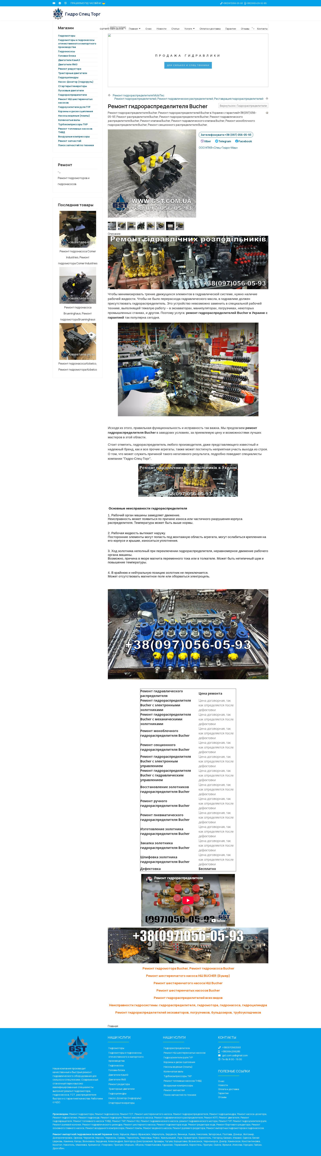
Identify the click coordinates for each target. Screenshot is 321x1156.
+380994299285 (230, 1051)
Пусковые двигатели (71, 90)
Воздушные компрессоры (74, 136)
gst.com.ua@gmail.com (235, 1055)
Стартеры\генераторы (72, 86)
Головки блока (67, 55)
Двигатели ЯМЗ (67, 64)
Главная (133, 28)
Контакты (262, 28)
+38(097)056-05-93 (233, 3)
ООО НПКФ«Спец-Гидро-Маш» (218, 147)
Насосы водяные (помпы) (74, 115)
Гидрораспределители (72, 94)
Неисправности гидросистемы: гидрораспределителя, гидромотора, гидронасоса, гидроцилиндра (188, 1005)
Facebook (245, 141)
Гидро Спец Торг (82, 14)
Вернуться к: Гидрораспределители (243, 106)
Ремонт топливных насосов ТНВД (183, 1080)
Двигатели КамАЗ (69, 60)
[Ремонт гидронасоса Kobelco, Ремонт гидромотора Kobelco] (78, 341)
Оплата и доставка (210, 28)
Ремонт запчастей (69, 140)
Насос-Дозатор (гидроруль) (75, 81)
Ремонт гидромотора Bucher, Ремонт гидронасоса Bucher (188, 968)
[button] (113, 60)
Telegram (225, 141)
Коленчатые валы (69, 120)
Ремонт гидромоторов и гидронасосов (73, 181)
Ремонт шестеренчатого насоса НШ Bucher (188, 983)
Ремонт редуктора (69, 68)
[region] (188, 60)
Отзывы (245, 28)
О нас (148, 28)
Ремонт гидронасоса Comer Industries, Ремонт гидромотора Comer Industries (77, 257)
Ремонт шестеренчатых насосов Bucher (188, 990)
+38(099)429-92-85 (256, 3)
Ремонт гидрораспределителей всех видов (188, 998)
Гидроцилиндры (68, 77)
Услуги (188, 28)
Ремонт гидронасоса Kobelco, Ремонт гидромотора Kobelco (78, 366)
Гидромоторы (116, 1048)
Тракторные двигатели (72, 73)
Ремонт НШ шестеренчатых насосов (184, 1052)
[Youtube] (54, 3)
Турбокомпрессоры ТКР (73, 124)
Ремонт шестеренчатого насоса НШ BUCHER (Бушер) (188, 975)
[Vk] (65, 3)
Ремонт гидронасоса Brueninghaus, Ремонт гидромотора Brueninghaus (77, 313)
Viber (207, 141)
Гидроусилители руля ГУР (74, 107)
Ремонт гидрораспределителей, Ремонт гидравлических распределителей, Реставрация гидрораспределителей (189, 98)
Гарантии (231, 28)
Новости (161, 28)
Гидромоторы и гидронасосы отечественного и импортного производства (77, 43)
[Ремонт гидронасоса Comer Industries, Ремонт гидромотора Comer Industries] (78, 229)
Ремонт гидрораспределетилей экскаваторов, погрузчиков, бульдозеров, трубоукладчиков (188, 1012)
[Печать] (267, 112)
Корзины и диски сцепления (75, 111)
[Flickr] (60, 3)
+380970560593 (231, 1047)
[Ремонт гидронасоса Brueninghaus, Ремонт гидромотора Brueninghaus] (78, 285)
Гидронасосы (66, 51)
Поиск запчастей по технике (76, 145)
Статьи (175, 28)
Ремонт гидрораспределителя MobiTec (138, 95)
